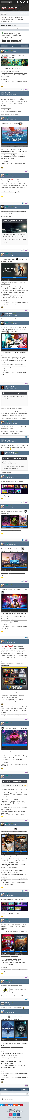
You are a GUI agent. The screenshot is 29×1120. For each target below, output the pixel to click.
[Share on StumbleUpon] (16, 1105)
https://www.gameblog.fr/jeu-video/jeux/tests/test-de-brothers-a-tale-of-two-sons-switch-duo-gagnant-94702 (14, 292)
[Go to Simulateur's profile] (2, 314)
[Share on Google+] (6, 1105)
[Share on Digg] (9, 1105)
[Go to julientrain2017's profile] (2, 387)
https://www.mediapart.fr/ (10, 993)
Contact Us (20, 1111)
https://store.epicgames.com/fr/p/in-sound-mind (13, 613)
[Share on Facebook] (4, 1105)
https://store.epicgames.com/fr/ (9, 856)
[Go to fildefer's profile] (2, 1003)
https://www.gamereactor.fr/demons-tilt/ (11, 759)
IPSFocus (18, 1109)
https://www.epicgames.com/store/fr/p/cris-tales (14, 352)
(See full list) (4, 14)
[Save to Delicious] (11, 1105)
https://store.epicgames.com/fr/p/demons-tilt (13, 751)
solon (20, 781)
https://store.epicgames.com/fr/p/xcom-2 (12, 1047)
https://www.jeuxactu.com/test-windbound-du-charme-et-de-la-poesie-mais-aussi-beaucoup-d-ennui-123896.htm (14, 151)
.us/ (22, 110)
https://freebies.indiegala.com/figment (11, 68)
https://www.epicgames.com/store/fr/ (11, 530)
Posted (10, 52)
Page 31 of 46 (14, 46)
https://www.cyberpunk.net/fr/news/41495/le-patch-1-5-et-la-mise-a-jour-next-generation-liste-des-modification (14, 802)
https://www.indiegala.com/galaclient (10, 192)
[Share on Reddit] (14, 1105)
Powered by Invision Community (14, 1117)
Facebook (18, 1114)
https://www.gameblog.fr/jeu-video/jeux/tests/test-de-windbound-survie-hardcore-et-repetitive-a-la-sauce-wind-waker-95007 (14, 156)
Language (8, 1111)
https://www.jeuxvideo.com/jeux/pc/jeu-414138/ (13, 874)
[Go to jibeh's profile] (2, 51)
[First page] (2, 46)
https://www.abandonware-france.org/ (11, 111)
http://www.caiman (6, 108)
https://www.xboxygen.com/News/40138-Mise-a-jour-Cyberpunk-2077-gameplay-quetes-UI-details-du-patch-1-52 (14, 794)
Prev (5, 45)
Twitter (14, 1114)
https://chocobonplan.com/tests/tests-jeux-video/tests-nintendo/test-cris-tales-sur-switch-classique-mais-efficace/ (13, 366)
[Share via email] (19, 1105)
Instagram (10, 1114)
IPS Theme (11, 1109)
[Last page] (27, 46)
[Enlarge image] (4, 57)
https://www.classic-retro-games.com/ (11, 110)
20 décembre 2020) (20, 551)
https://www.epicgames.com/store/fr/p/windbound (14, 146)
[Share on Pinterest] (21, 1105)
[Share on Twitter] (1, 1105)
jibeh (4, 39)
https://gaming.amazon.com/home (10, 496)
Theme (14, 1111)
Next (24, 45)
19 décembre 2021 (10, 933)
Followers (13, 1093)
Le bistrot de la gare (18, 39)
